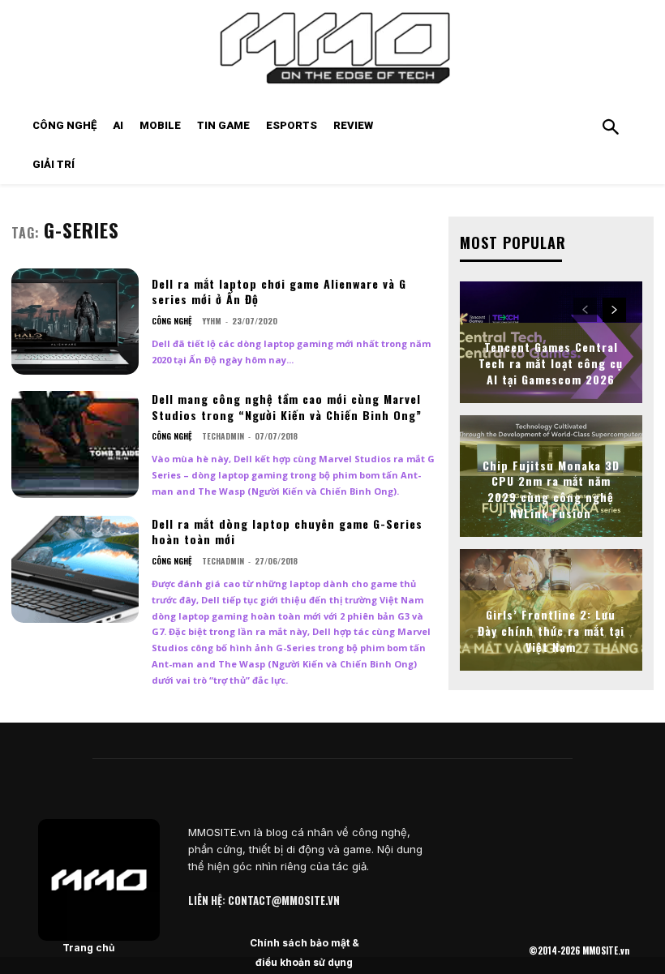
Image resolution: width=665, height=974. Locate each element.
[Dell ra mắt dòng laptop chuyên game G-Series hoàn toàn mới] (75, 569)
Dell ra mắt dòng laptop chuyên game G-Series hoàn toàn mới (287, 531)
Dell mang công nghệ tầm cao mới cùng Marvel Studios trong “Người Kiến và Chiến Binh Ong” (287, 406)
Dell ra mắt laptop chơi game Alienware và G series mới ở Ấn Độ (279, 291)
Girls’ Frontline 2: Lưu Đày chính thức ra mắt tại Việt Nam (551, 630)
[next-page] (614, 310)
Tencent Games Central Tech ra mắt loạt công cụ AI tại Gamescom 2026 (550, 362)
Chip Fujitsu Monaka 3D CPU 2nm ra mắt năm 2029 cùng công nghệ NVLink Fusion (551, 489)
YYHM (211, 321)
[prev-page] (585, 310)
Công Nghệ (171, 321)
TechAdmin (223, 436)
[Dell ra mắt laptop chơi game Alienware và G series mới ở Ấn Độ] (75, 321)
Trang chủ (88, 948)
